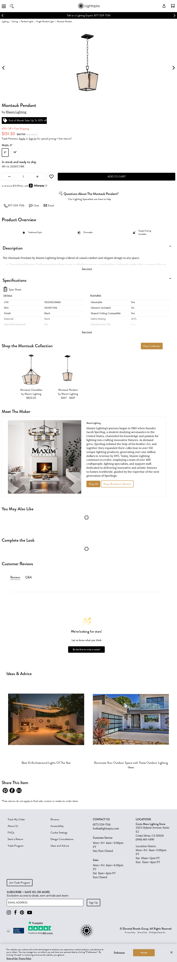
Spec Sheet (15, 290)
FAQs (11, 832)
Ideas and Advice (59, 846)
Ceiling (15, 21)
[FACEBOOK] (15, 912)
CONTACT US (101, 819)
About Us (13, 826)
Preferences (119, 952)
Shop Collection (151, 346)
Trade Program (16, 846)
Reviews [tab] (15, 577)
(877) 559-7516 (101, 824)
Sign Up (93, 902)
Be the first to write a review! (86, 649)
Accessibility (57, 826)
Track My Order (16, 819)
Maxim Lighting (16, 112)
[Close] (171, 952)
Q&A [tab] (28, 577)
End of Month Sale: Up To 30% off (28, 120)
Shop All (93, 484)
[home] (88, 8)
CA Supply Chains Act (157, 932)
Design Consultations (61, 839)
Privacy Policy (130, 932)
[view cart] (173, 6)
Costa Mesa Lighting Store (150, 824)
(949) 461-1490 (145, 839)
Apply (22, 139)
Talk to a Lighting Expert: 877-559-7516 (88, 15)
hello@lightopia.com (106, 828)
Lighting (5, 21)
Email (51, 205)
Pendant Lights (27, 21)
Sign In (32, 139)
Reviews (54, 819)
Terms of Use (142, 932)
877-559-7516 (16, 205)
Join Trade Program (19, 883)
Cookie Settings (58, 832)
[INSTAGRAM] (9, 912)
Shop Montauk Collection (117, 484)
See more (87, 269)
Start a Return (15, 839)
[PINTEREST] (22, 912)
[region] (88, 953)
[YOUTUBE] (29, 912)
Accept (144, 952)
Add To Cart (117, 176)
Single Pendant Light (45, 21)
